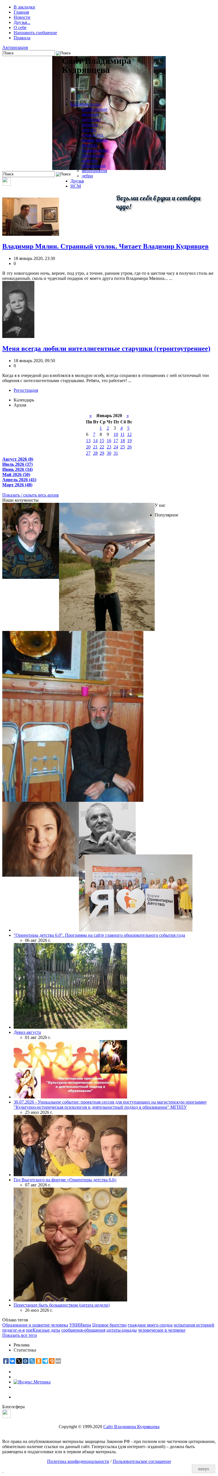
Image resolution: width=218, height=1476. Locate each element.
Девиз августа (27, 1032)
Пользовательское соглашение (142, 1461)
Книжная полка (85, 104)
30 (109, 453)
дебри (87, 175)
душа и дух (92, 134)
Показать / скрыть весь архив (30, 495)
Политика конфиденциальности (78, 1461)
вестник (89, 145)
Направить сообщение (35, 32)
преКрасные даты (43, 1330)
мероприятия (94, 170)
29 (102, 453)
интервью (91, 119)
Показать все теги (19, 1335)
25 (122, 446)
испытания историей (194, 1325)
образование (94, 165)
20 (88, 446)
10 (116, 434)
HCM (75, 186)
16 (109, 440)
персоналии (93, 155)
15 (102, 440)
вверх (203, 1468)
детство (89, 129)
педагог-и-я (13, 1330)
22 (102, 446)
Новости (22, 17)
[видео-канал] (6, 184)
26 (129, 446)
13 (88, 440)
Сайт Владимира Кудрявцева (131, 1426)
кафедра (89, 160)
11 (122, 434)
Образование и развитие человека (35, 1325)
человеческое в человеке (161, 1330)
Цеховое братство (109, 1325)
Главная (21, 12)
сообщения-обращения (83, 1330)
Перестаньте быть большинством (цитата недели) (62, 1305)
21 (95, 446)
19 (129, 440)
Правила (22, 37)
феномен (90, 114)
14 (95, 440)
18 (122, 440)
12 (129, 434)
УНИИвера (80, 1325)
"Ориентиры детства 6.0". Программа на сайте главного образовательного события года (99, 935)
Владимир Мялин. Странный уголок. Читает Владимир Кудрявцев (105, 246)
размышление (95, 150)
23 (109, 446)
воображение (94, 109)
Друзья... (22, 22)
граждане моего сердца (150, 1325)
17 (116, 440)
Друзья (77, 181)
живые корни (95, 140)
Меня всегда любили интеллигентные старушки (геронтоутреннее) (106, 348)
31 (116, 453)
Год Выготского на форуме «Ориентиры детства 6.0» (65, 1179)
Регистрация (26, 390)
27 (88, 453)
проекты (90, 124)
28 (95, 453)
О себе (20, 27)
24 (116, 446)
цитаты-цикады (121, 1330)
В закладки (24, 7)
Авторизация (15, 47)
